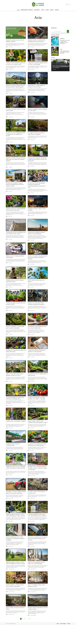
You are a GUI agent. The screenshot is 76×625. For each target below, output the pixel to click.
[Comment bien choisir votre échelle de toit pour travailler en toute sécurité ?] (16, 225)
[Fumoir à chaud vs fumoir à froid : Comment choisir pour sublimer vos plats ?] (38, 414)
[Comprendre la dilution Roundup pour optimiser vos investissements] (38, 343)
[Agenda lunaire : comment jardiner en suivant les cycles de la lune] (38, 78)
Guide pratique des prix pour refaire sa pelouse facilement (64, 52)
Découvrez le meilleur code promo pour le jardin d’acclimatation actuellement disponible (37, 257)
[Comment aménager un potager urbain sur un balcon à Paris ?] (16, 295)
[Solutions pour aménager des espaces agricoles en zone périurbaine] (38, 225)
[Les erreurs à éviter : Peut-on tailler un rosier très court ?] (38, 484)
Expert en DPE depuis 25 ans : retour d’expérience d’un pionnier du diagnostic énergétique (15, 538)
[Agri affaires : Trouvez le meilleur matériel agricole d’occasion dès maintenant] (16, 484)
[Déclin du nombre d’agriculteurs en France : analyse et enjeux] (38, 600)
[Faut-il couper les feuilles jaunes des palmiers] (38, 273)
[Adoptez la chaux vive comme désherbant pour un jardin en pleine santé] (16, 201)
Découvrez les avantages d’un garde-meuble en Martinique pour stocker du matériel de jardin (15, 184)
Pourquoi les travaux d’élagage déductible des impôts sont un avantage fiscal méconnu (15, 134)
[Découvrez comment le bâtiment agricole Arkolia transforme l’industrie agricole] (16, 78)
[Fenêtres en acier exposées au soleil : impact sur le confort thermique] (38, 555)
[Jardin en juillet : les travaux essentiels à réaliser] (16, 600)
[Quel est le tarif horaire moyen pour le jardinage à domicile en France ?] (16, 366)
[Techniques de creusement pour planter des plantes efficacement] (16, 343)
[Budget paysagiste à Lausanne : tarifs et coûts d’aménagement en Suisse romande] (16, 507)
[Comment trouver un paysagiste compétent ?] (16, 414)
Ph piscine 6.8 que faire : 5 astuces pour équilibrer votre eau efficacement (64, 42)
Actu (7, 46)
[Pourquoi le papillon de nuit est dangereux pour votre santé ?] (38, 102)
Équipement (62, 38)
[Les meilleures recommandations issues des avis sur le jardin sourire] (38, 319)
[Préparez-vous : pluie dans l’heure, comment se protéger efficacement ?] (38, 295)
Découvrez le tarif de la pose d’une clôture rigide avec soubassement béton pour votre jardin (60, 66)
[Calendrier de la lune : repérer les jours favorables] (38, 201)
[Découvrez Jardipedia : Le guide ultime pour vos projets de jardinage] (16, 319)
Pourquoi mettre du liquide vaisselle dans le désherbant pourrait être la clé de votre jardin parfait (37, 159)
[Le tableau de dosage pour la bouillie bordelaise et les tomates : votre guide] (38, 390)
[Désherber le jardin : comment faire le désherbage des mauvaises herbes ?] (38, 33)
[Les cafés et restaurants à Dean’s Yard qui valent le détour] (16, 102)
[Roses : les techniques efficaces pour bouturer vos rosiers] (38, 577)
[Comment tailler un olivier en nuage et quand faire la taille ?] (16, 273)
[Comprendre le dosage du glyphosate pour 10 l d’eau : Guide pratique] (38, 55)
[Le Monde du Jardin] (38, 4)
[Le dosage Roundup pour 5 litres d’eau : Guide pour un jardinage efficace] (16, 390)
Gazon (61, 49)
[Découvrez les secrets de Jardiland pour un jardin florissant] (38, 366)
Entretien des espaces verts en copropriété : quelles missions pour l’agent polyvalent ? (15, 468)
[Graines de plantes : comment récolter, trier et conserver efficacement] (16, 577)
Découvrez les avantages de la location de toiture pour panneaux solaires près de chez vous (37, 538)
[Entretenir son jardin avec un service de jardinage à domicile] (16, 33)
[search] (66, 4)
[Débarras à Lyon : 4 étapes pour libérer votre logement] (16, 249)
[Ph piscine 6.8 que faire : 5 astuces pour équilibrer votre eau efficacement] (55, 41)
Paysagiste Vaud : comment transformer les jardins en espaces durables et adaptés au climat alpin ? (37, 468)
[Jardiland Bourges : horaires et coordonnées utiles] (16, 436)
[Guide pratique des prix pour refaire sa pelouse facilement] (55, 51)
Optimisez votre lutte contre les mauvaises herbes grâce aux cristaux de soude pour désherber (15, 159)
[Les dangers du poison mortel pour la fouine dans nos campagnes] (38, 125)
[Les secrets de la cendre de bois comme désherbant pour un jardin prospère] (38, 436)
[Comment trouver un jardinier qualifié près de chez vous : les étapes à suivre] (16, 55)
